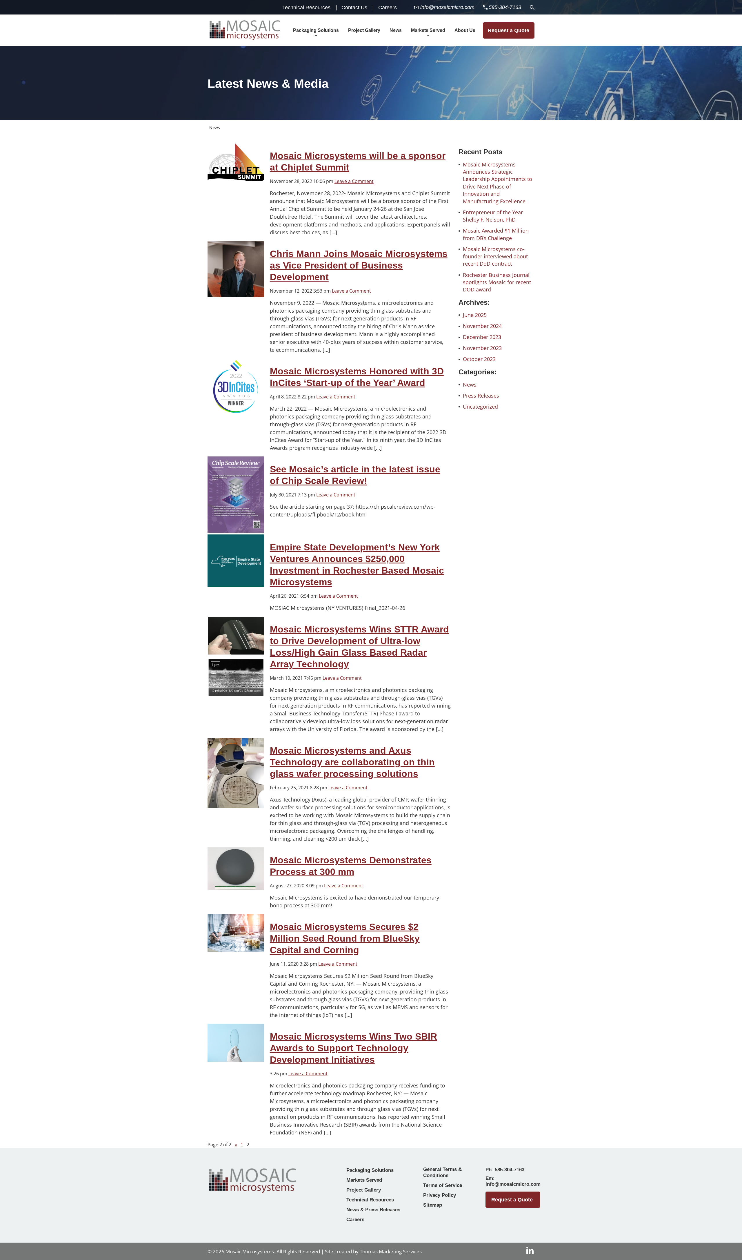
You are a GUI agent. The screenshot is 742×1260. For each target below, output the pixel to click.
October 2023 (479, 359)
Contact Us (354, 7)
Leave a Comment (354, 181)
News (470, 384)
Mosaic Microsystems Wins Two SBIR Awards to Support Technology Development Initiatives (353, 1048)
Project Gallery (363, 1190)
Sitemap (432, 1205)
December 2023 (482, 336)
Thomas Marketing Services (391, 1251)
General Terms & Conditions (442, 1172)
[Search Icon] (532, 7)
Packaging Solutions (370, 1170)
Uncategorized (480, 406)
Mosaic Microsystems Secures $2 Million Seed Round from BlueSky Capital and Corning (345, 938)
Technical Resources (306, 7)
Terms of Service (442, 1185)
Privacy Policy (439, 1195)
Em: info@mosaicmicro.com (513, 1181)
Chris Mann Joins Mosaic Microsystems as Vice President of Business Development (359, 265)
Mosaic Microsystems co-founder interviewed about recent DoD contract (495, 256)
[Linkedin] (530, 1250)
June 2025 (475, 314)
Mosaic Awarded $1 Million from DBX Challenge (496, 234)
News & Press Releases (373, 1209)
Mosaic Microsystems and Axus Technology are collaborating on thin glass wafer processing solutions (352, 762)
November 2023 (482, 348)
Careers (387, 7)
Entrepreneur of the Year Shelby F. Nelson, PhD (493, 216)
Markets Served (364, 1180)
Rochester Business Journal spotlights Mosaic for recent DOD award (497, 282)
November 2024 (482, 325)
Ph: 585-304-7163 (504, 1169)
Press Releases (481, 395)
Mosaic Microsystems (249, 1251)
